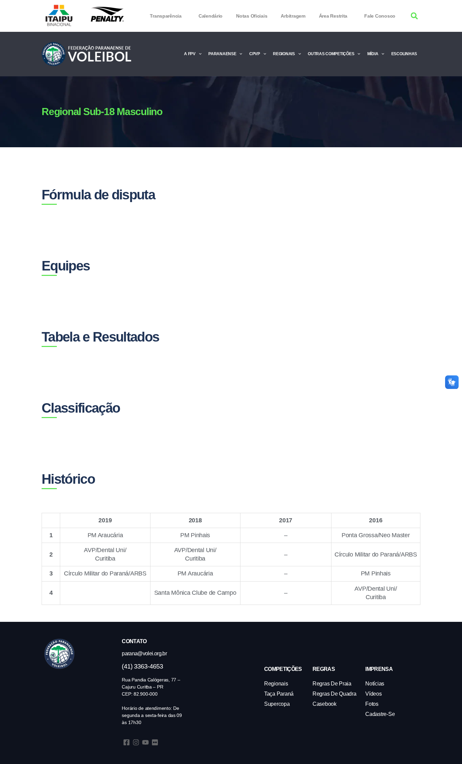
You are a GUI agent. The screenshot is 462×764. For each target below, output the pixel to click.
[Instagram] (136, 742)
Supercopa (277, 704)
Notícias (374, 683)
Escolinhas (404, 53)
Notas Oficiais (251, 16)
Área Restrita (333, 16)
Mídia (372, 53)
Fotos (371, 704)
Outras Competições (331, 53)
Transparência (166, 16)
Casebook (325, 704)
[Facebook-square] (126, 742)
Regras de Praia (332, 683)
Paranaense (222, 53)
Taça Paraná (279, 694)
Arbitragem (293, 16)
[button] (414, 16)
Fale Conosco (379, 16)
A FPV (189, 53)
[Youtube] (145, 742)
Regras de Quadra (334, 694)
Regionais (284, 53)
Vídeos (373, 694)
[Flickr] (155, 742)
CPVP (254, 53)
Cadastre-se (380, 714)
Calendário (211, 16)
